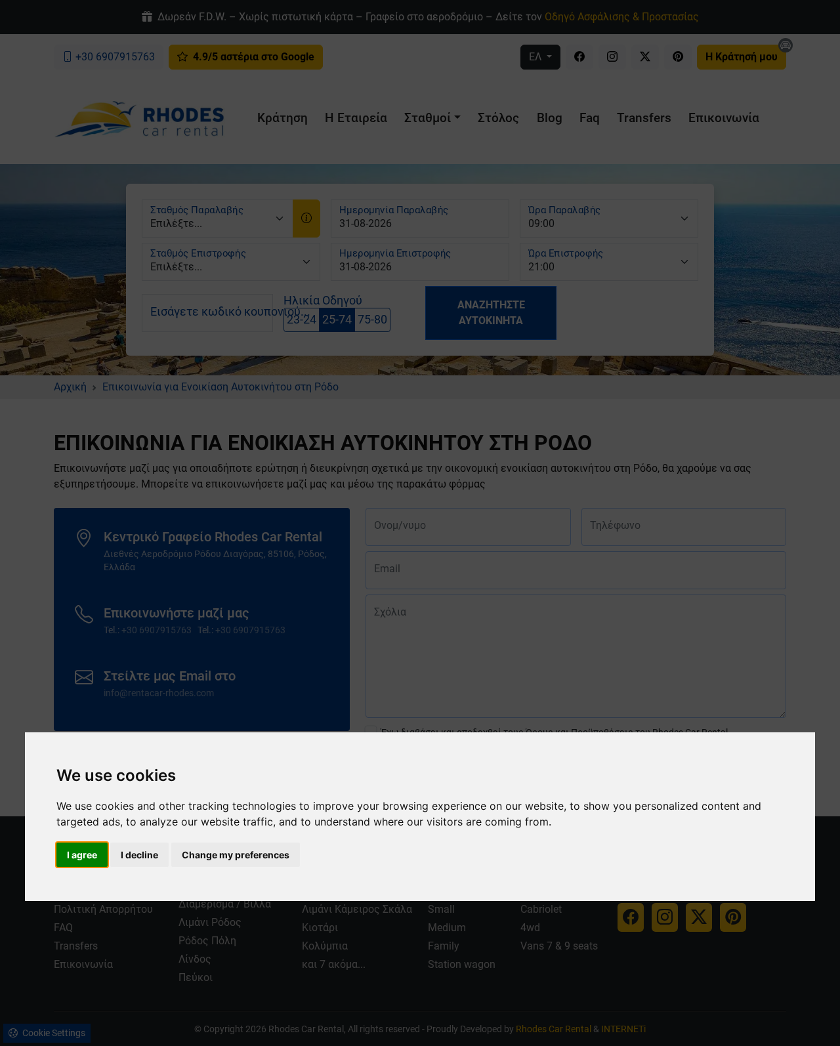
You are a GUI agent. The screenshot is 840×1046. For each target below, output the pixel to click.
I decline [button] (139, 854)
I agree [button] (82, 854)
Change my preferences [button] (235, 854)
